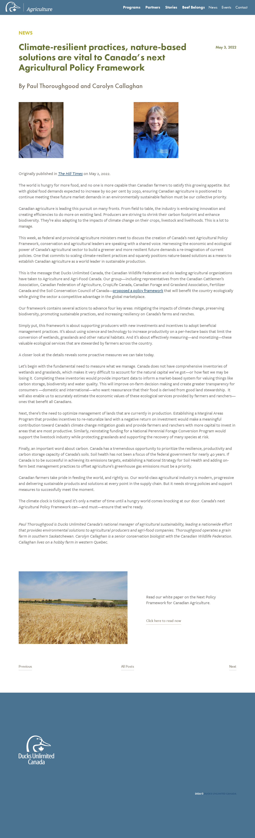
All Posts (127, 666)
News (213, 7)
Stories (171, 7)
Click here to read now (163, 621)
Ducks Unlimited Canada (220, 793)
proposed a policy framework (138, 290)
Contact (241, 7)
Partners (152, 7)
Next (232, 666)
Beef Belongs (193, 7)
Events (226, 7)
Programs (131, 7)
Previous (25, 666)
